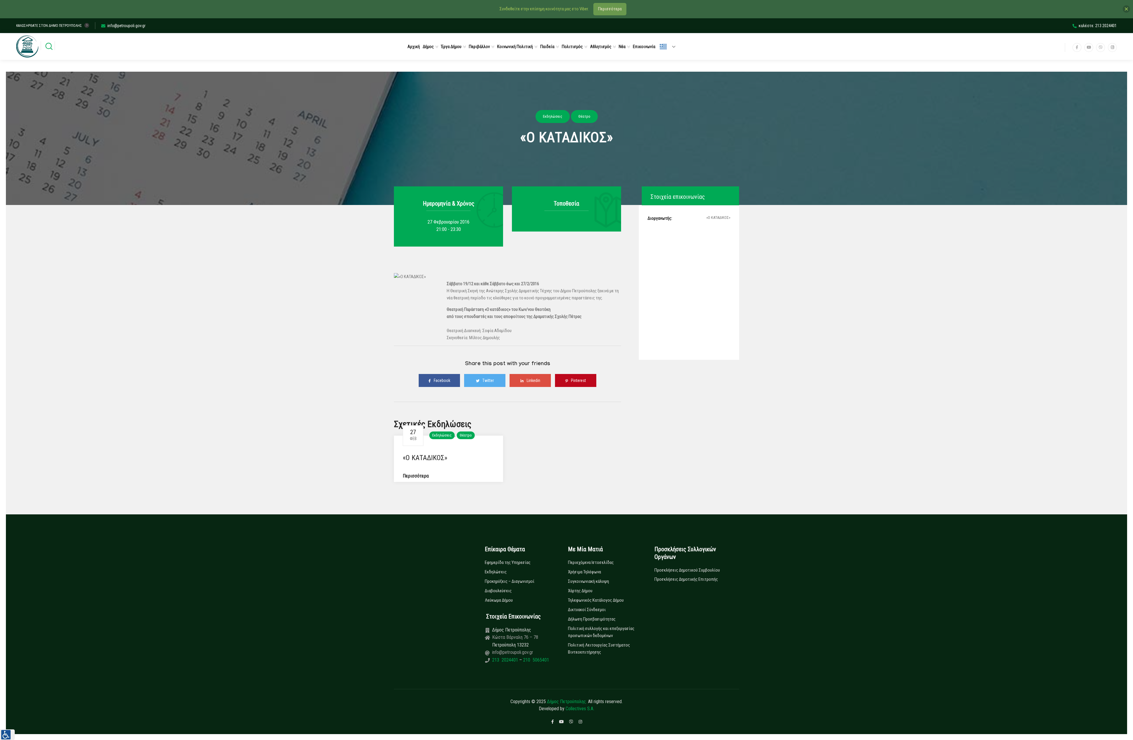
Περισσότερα (416, 476)
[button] (7, 734)
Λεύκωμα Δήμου (499, 600)
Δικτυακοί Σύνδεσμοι (587, 609)
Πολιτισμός (572, 46)
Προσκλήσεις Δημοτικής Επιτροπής (686, 579)
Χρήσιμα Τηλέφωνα (584, 572)
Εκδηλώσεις (442, 435)
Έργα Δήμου (451, 46)
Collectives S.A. (580, 708)
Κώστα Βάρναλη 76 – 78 (515, 637)
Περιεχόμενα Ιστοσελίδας (591, 562)
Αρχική (413, 46)
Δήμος (428, 46)
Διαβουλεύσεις (498, 590)
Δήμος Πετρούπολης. (567, 701)
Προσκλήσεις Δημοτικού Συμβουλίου (687, 570)
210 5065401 (535, 660)
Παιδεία (547, 46)
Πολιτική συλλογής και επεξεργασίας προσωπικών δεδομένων (601, 632)
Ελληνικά (670, 46)
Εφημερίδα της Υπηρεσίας (508, 562)
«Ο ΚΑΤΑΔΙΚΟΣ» (425, 458)
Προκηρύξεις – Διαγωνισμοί (509, 581)
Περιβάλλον (479, 46)
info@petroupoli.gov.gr (126, 25)
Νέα (622, 46)
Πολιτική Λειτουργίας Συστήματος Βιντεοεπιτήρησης (599, 648)
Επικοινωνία (644, 46)
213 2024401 (505, 660)
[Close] (1126, 9)
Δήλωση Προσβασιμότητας (591, 619)
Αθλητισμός (600, 46)
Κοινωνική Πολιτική (515, 46)
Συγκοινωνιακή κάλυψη (588, 581)
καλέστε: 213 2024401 (1098, 25)
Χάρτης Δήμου (580, 590)
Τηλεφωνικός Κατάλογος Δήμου (596, 600)
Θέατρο (466, 435)
